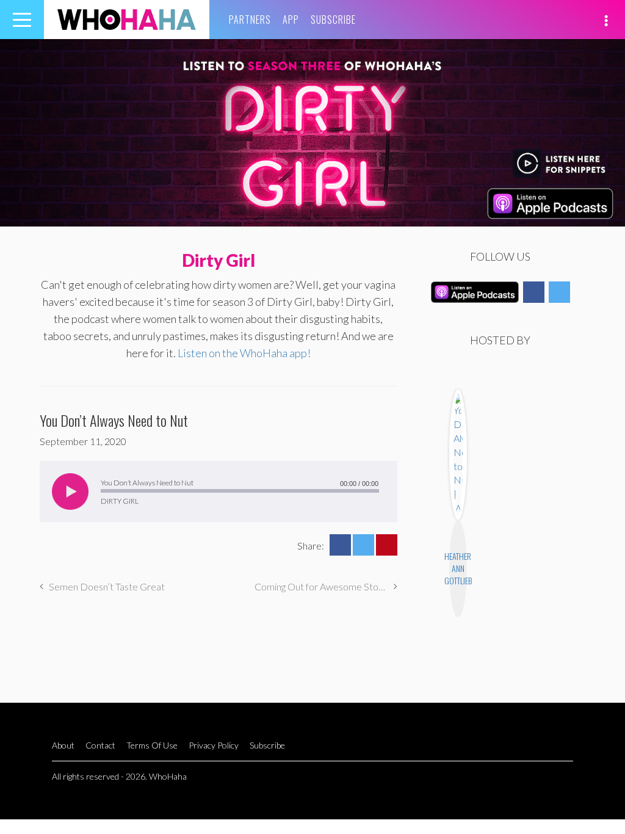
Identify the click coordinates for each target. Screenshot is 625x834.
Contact (100, 745)
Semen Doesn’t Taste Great (107, 586)
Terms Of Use (152, 745)
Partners (250, 19)
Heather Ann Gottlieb (458, 568)
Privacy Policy (214, 745)
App (291, 19)
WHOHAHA (126, 19)
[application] (218, 491)
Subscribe (333, 19)
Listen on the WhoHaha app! (244, 353)
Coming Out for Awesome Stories (324, 586)
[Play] (70, 491)
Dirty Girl (218, 260)
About (63, 745)
